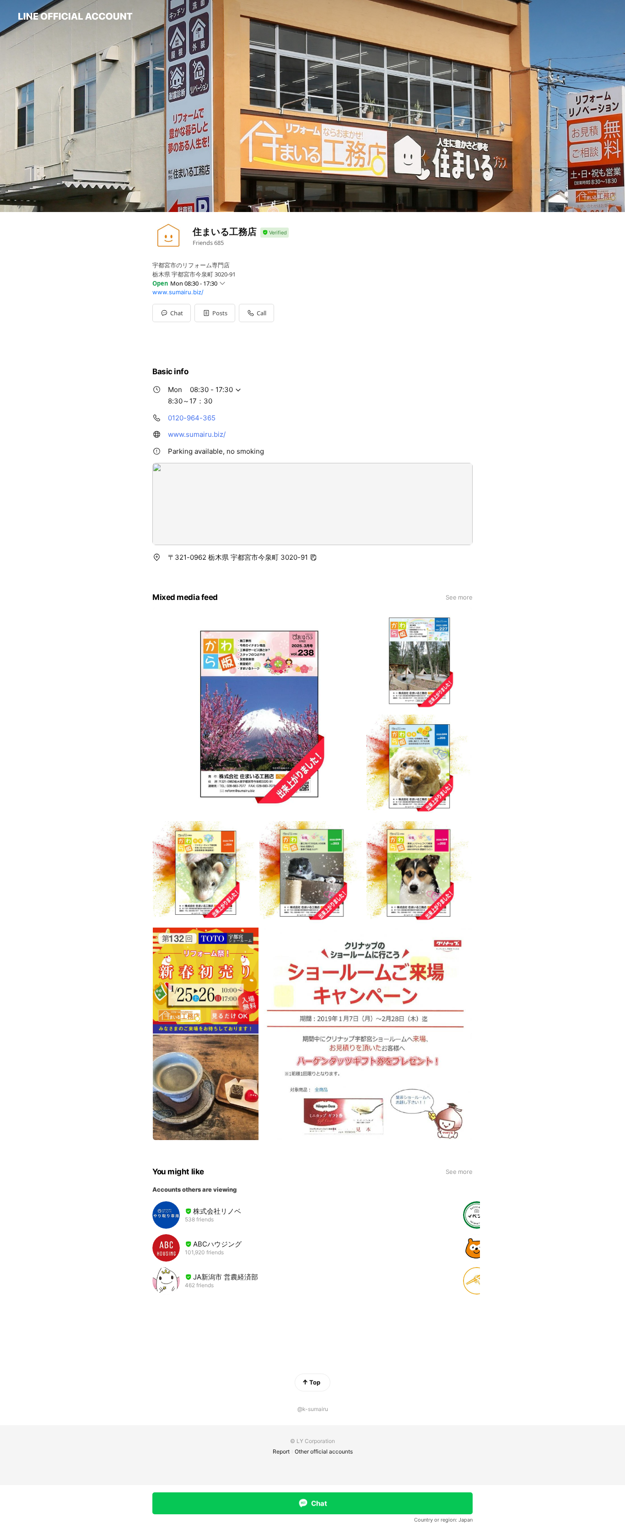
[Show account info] (274, 233)
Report (281, 1451)
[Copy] (313, 557)
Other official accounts (324, 1451)
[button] (214, 313)
